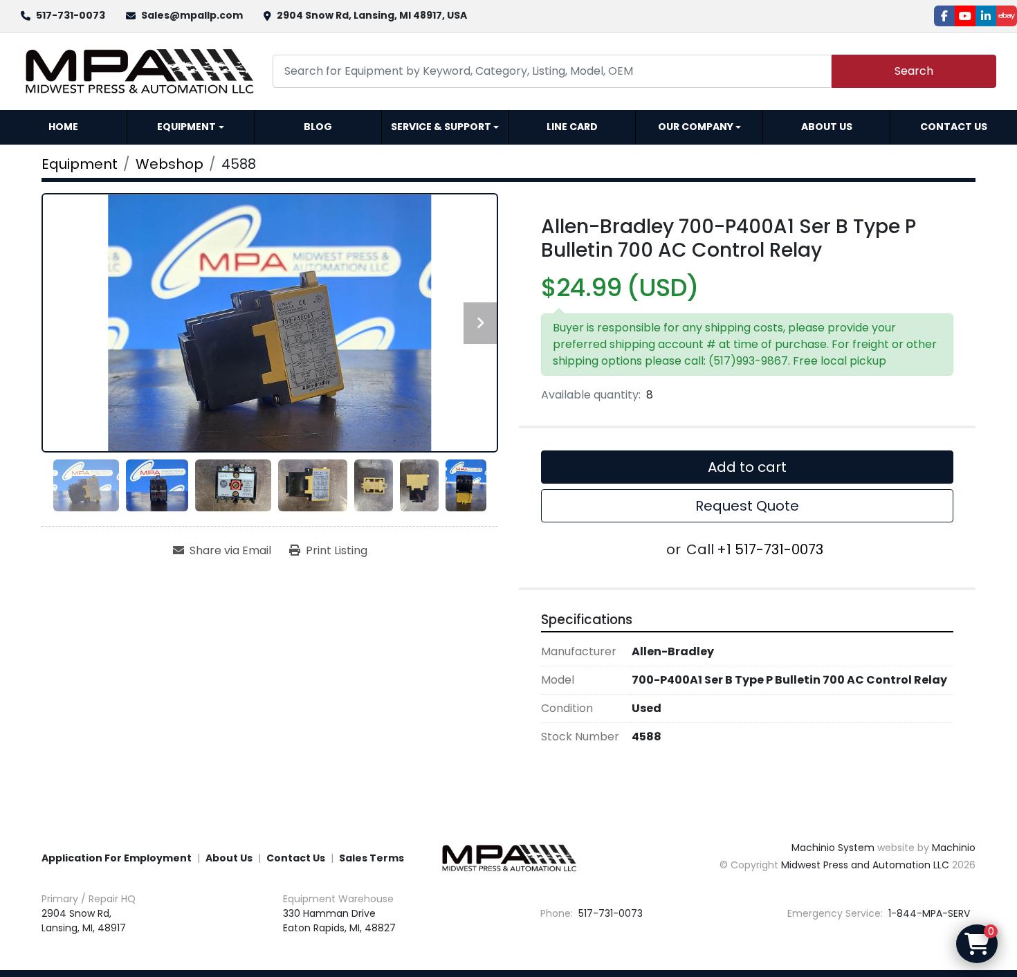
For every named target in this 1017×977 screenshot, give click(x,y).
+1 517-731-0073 (770, 549)
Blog (318, 127)
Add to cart (747, 467)
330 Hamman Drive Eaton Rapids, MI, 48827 (339, 920)
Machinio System (832, 848)
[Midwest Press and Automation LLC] (508, 857)
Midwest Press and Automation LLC (865, 865)
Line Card (572, 127)
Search (914, 71)
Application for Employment (117, 858)
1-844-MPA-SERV (928, 913)
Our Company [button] (695, 127)
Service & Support (441, 127)
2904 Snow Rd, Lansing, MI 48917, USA (372, 15)
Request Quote (747, 505)
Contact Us (953, 127)
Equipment (186, 127)
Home (63, 127)
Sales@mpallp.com (192, 15)
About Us (826, 127)
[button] (190, 127)
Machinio (953, 848)
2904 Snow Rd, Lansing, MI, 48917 (84, 920)
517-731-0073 (70, 15)
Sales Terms (371, 858)
